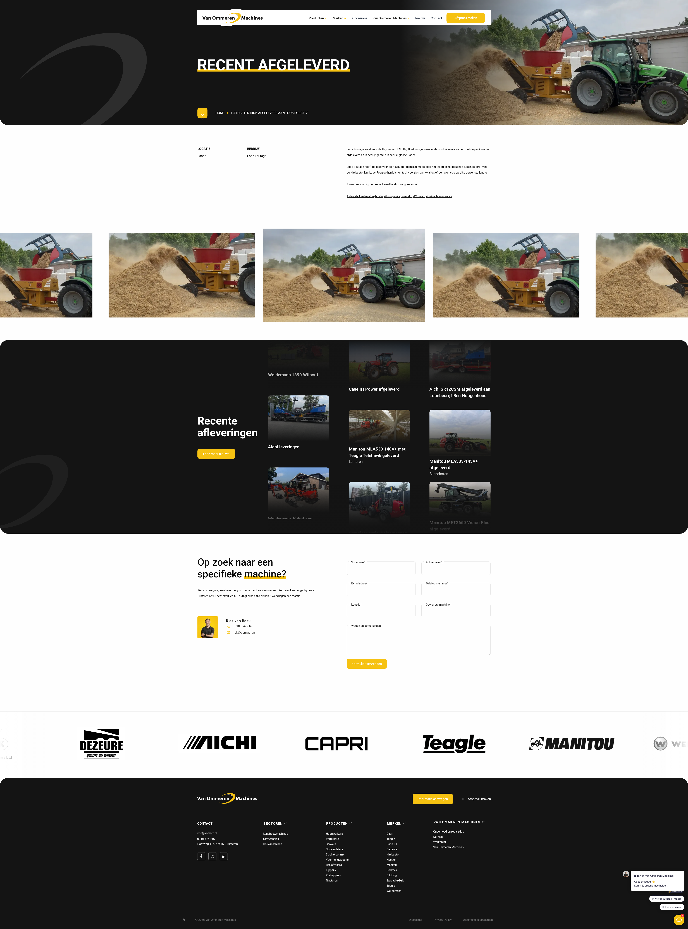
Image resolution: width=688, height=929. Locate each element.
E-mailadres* (359, 583)
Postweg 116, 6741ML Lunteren (217, 844)
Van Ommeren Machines (457, 822)
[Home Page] (232, 18)
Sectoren (273, 823)
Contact (436, 18)
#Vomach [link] (419, 196)
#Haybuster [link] (375, 196)
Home (220, 113)
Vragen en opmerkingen (366, 625)
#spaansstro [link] (404, 196)
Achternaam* (434, 562)
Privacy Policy (443, 919)
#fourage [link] (390, 196)
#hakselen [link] (361, 196)
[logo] (227, 798)
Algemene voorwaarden (478, 919)
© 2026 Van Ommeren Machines (215, 919)
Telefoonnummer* (437, 583)
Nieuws (420, 18)
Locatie (355, 604)
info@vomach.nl (207, 833)
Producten (316, 18)
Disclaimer (415, 919)
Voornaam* (358, 562)
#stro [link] (350, 196)
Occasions (359, 18)
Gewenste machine (438, 604)
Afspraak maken (479, 799)
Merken (394, 823)
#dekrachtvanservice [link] (439, 196)
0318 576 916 (206, 839)
